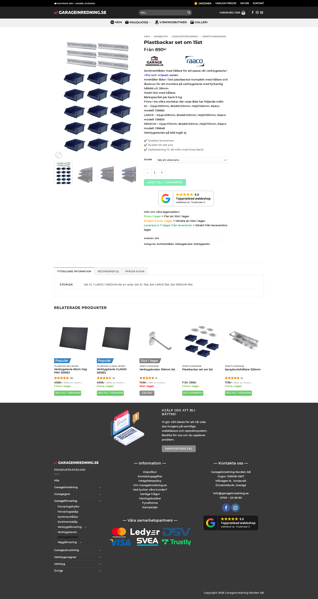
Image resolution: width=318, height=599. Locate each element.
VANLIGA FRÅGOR (225, 3)
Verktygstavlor (202, 244)
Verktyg (59, 564)
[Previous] (60, 96)
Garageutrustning (66, 550)
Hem (118, 22)
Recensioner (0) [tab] (108, 271)
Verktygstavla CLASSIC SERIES (112, 371)
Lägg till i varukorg (165, 182)
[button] (232, 13)
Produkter (139, 22)
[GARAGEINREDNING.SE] (80, 13)
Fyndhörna (150, 503)
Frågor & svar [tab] (134, 271)
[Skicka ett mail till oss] (261, 12)
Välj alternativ (193, 393)
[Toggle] (100, 487)
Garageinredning (66, 487)
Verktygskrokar (214, 36)
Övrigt (58, 570)
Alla (56, 480)
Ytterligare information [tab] (74, 271)
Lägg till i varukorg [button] (68, 393)
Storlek (148, 159)
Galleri (201, 22)
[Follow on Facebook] (252, 12)
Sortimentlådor (165, 244)
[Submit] (189, 13)
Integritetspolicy (150, 480)
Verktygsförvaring (70, 526)
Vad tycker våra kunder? (150, 489)
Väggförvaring (67, 542)
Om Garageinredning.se (150, 485)
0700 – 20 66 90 (231, 497)
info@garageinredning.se (231, 493)
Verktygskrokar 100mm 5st (157, 369)
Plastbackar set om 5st (197, 369)
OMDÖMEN (205, 3)
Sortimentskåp (68, 521)
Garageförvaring (185, 36)
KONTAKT (258, 3)
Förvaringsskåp (68, 511)
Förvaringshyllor (69, 506)
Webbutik (161, 36)
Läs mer (147, 393)
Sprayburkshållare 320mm (243, 369)
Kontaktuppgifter (150, 476)
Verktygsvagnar (65, 557)
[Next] (132, 96)
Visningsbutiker (173, 22)
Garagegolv (62, 494)
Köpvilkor (150, 472)
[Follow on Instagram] (257, 12)
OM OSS (244, 3)
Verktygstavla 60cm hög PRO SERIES (70, 371)
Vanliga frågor (150, 494)
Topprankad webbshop (193, 199)
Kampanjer (150, 507)
